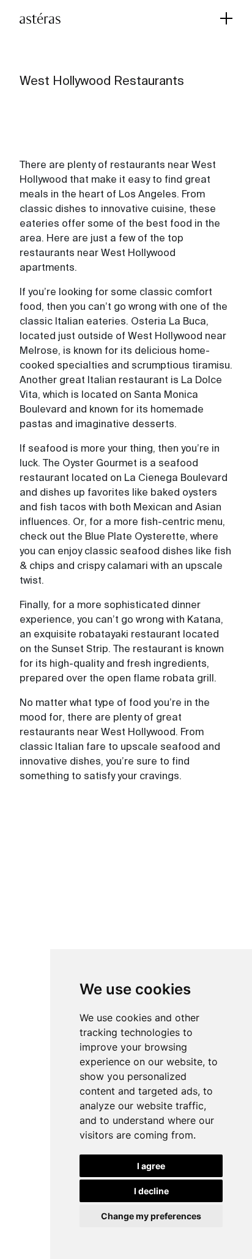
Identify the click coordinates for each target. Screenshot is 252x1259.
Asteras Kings (59, 18)
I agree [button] (151, 1166)
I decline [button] (151, 1191)
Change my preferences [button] (151, 1216)
